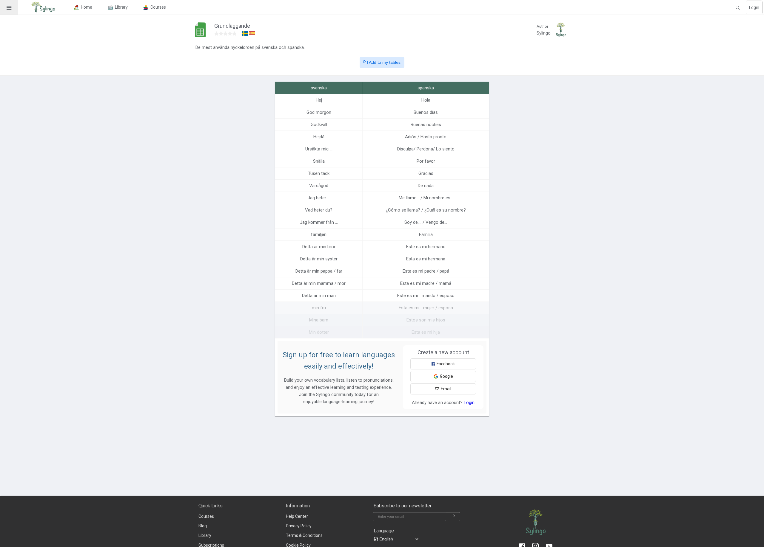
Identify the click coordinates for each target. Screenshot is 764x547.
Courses (206, 516)
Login (754, 7)
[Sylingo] (43, 7)
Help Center (297, 516)
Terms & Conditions (304, 535)
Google (446, 376)
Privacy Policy (299, 525)
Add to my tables (384, 62)
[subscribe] (452, 516)
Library (204, 535)
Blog (202, 525)
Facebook (446, 363)
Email (446, 388)
